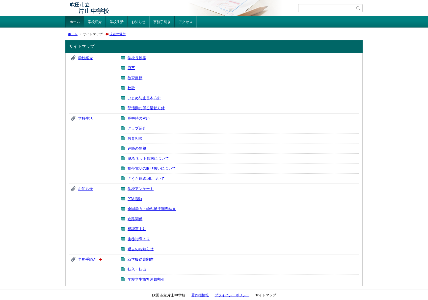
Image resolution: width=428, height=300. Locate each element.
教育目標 (135, 78)
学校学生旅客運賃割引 (146, 279)
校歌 (131, 88)
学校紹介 (95, 22)
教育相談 (135, 138)
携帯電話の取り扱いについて (152, 168)
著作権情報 (200, 295)
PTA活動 (135, 199)
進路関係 (135, 219)
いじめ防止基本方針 (144, 98)
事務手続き (162, 22)
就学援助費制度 (141, 259)
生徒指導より (139, 239)
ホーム (75, 22)
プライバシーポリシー (232, 295)
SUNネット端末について (148, 158)
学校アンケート (141, 189)
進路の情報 (137, 148)
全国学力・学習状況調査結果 (152, 209)
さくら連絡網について (146, 178)
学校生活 (117, 22)
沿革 (131, 68)
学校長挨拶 (137, 58)
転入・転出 (137, 269)
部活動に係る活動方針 (146, 108)
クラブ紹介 (137, 128)
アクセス (185, 22)
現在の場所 (117, 34)
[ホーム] (182, 8)
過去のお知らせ (141, 249)
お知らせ (138, 22)
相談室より (137, 229)
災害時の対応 (139, 118)
